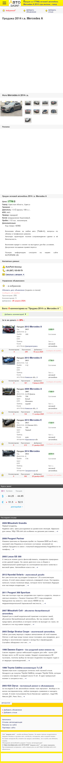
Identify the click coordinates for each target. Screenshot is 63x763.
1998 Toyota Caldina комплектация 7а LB (22, 667)
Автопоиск (6, 719)
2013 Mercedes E (33, 419)
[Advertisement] (31, 55)
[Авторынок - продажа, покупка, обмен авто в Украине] (14, 6)
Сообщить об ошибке (11, 292)
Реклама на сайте (9, 724)
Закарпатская (30, 470)
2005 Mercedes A (33, 388)
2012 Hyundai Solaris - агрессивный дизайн (23, 574)
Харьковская (30, 439)
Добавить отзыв (52, 11)
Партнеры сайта (8, 727)
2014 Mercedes (32, 451)
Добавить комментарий (15, 314)
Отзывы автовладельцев (12, 722)
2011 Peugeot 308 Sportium (16, 592)
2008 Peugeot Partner (13, 538)
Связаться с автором (15, 274)
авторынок (5, 702)
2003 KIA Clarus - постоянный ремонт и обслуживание (28, 685)
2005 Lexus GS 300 (11, 556)
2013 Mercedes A (33, 326)
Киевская (28, 377)
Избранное (11, 10)
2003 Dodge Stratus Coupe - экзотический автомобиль (28, 631)
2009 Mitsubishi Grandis (14, 522)
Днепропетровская (32, 346)
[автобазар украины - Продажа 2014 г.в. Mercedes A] (11, 109)
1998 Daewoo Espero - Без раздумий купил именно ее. (28, 649)
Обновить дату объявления (13, 289)
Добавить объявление (31, 11)
